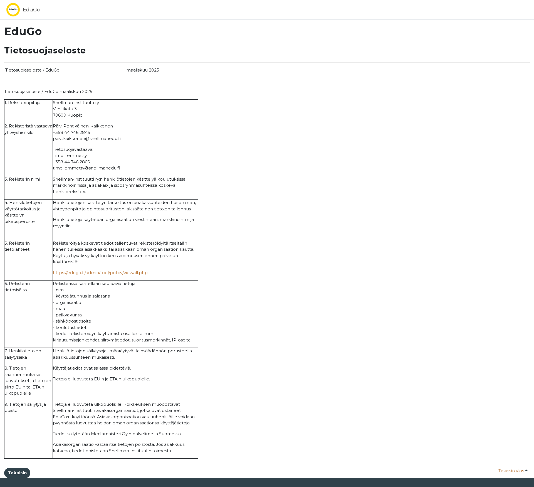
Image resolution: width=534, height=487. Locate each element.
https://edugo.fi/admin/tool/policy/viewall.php (100, 272)
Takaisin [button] (17, 472)
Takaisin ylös (511, 470)
